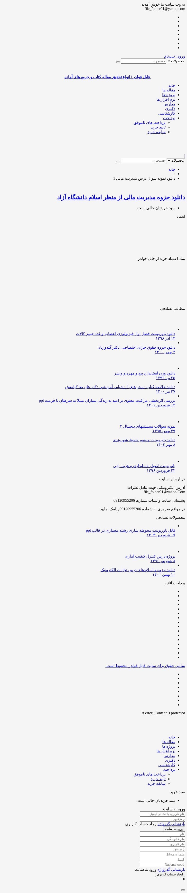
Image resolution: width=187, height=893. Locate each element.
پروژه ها (168, 95)
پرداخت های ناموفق (150, 122)
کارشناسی (166, 113)
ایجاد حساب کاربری (170, 874)
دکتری (170, 109)
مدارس (169, 104)
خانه (171, 85)
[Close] (183, 890)
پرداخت (169, 118)
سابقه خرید (157, 132)
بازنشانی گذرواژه (171, 824)
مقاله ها (168, 90)
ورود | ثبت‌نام (174, 56)
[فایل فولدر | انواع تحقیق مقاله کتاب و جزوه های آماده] (168, 151)
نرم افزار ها (166, 99)
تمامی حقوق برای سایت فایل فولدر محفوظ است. (145, 666)
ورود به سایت (174, 829)
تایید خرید (158, 127)
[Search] (118, 62)
